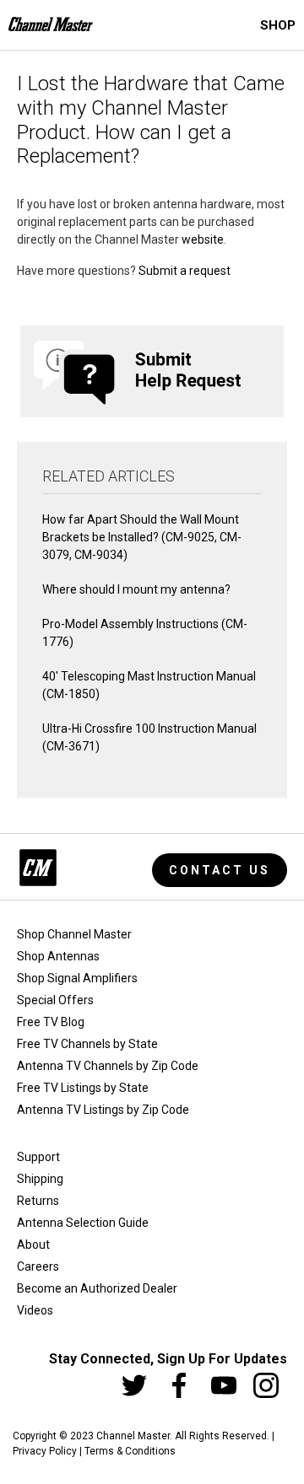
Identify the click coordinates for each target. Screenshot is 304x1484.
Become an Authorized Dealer (97, 1288)
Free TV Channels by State (87, 1044)
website (203, 239)
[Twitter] (134, 1385)
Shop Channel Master (74, 934)
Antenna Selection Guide (83, 1222)
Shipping (40, 1179)
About (33, 1244)
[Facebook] (179, 1385)
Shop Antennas (58, 956)
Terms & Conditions (130, 1451)
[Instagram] (266, 1385)
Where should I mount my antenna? (136, 589)
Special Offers (55, 1000)
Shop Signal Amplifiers (77, 978)
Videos (35, 1310)
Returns (38, 1200)
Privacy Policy (45, 1451)
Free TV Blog (50, 1022)
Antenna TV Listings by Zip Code (103, 1109)
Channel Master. (134, 1436)
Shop (278, 25)
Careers (38, 1266)
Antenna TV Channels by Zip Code (107, 1066)
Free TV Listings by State (83, 1087)
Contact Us (219, 870)
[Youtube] (223, 1385)
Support (38, 1157)
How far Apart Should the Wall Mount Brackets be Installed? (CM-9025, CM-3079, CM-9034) (142, 537)
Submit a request (184, 270)
